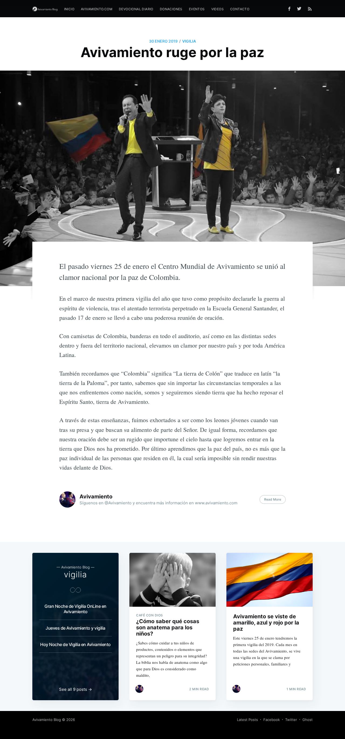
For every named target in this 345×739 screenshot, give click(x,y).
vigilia (189, 41)
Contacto (239, 9)
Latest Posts (247, 719)
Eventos (197, 9)
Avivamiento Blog (46, 719)
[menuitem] (69, 9)
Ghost (307, 719)
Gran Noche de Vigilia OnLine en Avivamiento (75, 608)
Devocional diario (136, 9)
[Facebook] (289, 8)
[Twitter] (300, 9)
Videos (217, 9)
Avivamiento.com (96, 9)
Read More (272, 499)
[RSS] (310, 8)
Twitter (291, 719)
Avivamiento (96, 496)
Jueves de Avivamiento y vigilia (75, 628)
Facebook (271, 719)
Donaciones (171, 9)
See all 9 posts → (75, 689)
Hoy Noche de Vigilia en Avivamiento (75, 644)
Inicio (69, 9)
